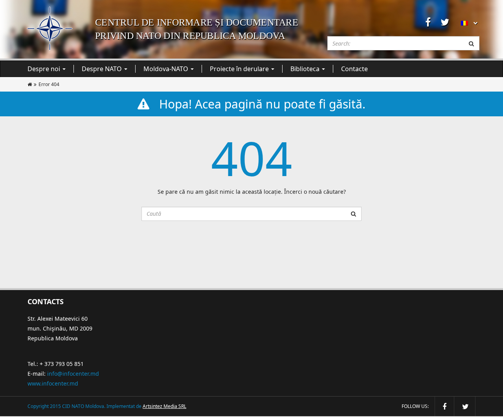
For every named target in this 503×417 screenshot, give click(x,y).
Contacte (354, 69)
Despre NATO (102, 69)
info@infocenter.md (73, 373)
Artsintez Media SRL (164, 406)
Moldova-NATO (166, 69)
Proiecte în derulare (240, 69)
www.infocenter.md (53, 383)
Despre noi (45, 69)
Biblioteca (305, 69)
